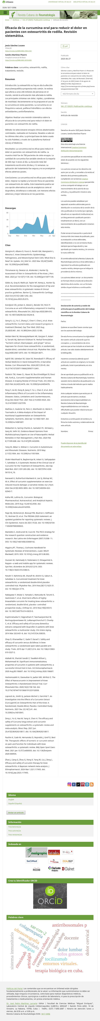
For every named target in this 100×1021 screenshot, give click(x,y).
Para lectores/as (14, 827)
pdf (66, 46)
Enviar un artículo (16, 812)
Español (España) (15, 803)
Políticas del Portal (15, 988)
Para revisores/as (15, 834)
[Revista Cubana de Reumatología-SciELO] (54, 863)
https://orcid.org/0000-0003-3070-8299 (18, 60)
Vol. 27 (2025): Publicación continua (36, 20)
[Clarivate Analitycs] (54, 871)
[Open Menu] (5, 12)
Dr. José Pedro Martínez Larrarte (22, 1003)
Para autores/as (14, 830)
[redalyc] (67, 854)
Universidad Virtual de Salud (59, 2)
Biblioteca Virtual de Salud (84, 2)
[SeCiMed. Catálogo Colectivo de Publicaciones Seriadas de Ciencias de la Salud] (32, 863)
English (11, 799)
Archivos (16, 20)
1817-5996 (45, 1014)
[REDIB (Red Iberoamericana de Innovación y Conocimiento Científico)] (36, 869)
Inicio (7, 20)
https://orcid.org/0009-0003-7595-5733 (18, 51)
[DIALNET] (68, 870)
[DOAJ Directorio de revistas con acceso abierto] (68, 863)
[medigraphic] (36, 857)
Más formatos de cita (71, 94)
